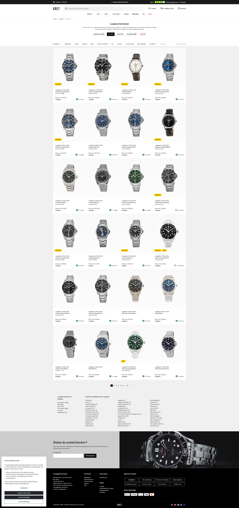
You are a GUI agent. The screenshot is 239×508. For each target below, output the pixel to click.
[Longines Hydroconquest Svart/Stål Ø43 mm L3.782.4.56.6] (103, 289)
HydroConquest (122, 412)
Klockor (55, 19)
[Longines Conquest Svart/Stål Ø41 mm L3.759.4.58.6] (136, 233)
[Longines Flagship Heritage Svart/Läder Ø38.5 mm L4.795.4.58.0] (169, 123)
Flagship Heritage (123, 402)
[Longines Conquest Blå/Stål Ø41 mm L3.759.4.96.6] (103, 233)
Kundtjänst (131, 480)
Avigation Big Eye (90, 404)
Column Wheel (89, 406)
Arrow (87, 402)
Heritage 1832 (122, 408)
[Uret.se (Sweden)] (172, 504)
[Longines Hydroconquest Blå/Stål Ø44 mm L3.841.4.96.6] (69, 123)
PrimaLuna (153, 404)
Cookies (102, 486)
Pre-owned (116, 14)
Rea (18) (142, 34)
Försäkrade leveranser (132, 484)
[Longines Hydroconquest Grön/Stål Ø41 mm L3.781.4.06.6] (136, 178)
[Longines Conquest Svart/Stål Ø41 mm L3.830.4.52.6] (103, 178)
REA (143, 14)
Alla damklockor (88, 479)
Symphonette (154, 422)
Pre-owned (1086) (131, 34)
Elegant (87, 422)
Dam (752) (120, 34)
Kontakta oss (103, 477)
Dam (106, 14)
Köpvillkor (102, 492)
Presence (153, 402)
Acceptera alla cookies (24, 493)
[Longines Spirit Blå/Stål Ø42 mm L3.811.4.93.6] (169, 289)
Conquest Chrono (90, 410)
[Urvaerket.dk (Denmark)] (175, 504)
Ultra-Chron (153, 426)
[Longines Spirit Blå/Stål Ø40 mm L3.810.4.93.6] (103, 344)
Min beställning (147, 480)
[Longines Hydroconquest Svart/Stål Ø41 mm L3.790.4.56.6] (169, 344)
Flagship (120, 400)
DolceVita (88, 420)
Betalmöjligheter (177, 480)
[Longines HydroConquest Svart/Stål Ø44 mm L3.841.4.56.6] (169, 178)
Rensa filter (163, 44)
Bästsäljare (135, 14)
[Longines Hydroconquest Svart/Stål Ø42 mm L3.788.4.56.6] (169, 233)
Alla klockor (61, 402)
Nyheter (126, 14)
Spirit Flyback (154, 412)
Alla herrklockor (88, 481)
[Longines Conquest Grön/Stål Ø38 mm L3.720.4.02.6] (69, 178)
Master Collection (123, 424)
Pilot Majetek (154, 400)
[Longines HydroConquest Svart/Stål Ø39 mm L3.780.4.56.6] (69, 289)
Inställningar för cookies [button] (106, 488)
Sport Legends (154, 420)
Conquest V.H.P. (90, 418)
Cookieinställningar (24, 501)
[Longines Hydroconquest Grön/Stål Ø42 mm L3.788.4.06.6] (136, 344)
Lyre (119, 420)
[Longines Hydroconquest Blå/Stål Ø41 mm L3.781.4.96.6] (169, 67)
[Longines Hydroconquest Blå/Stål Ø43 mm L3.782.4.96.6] (136, 123)
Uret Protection (162, 484)
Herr (98, 14)
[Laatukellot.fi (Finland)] (178, 504)
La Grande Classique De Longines (128, 414)
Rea (59, 410)
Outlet (150, 14)
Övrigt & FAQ (177, 484)
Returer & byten (147, 484)
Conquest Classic (90, 412)
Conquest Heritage (90, 414)
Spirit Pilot (153, 414)
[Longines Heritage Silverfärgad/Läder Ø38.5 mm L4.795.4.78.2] (136, 67)
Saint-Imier (153, 408)
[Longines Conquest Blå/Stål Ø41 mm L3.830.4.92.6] (103, 123)
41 (127, 385)
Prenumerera (90, 455)
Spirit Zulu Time (154, 418)
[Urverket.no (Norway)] (181, 504)
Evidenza (88, 426)
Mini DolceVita (122, 426)
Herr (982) (110, 34)
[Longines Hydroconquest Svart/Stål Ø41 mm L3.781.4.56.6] (69, 233)
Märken (89, 14)
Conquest (88, 408)
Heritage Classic (122, 410)
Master (120, 422)
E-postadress (57, 452)
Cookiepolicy (24, 488)
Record (152, 406)
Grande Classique (123, 404)
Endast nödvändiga (24, 497)
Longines (61, 19)
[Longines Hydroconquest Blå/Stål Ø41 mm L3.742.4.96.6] (69, 67)
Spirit (151, 410)
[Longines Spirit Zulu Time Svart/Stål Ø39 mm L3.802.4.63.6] (136, 289)
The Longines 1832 (155, 424)
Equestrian (88, 424)
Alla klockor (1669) (99, 34)
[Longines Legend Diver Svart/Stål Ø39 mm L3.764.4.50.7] (69, 344)
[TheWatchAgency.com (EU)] (184, 504)
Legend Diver (122, 416)
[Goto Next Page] (131, 385)
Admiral (87, 400)
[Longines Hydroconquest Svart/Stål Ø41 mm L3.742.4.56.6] (103, 67)
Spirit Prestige (154, 416)
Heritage (120, 406)
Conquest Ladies (90, 416)
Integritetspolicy (104, 490)
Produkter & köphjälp (162, 480)
